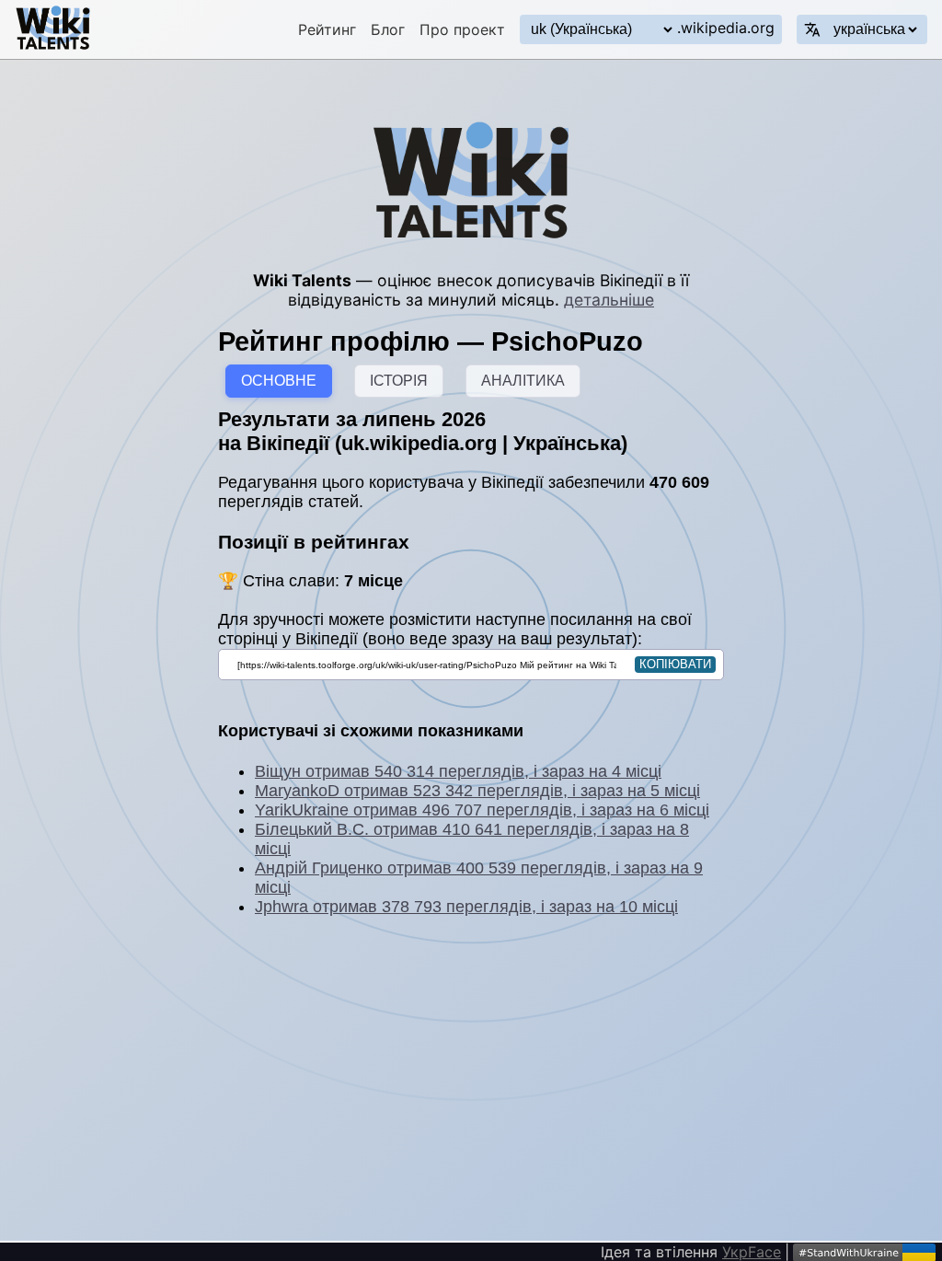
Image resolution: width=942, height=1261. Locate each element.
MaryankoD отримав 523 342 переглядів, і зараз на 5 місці (477, 790)
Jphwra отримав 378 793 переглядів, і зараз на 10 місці (466, 906)
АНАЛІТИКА (523, 380)
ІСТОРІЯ (399, 380)
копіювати (675, 664)
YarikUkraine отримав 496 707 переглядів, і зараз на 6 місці (482, 810)
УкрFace (751, 1252)
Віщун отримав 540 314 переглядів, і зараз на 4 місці (458, 771)
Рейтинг (327, 29)
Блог (388, 29)
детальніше (609, 299)
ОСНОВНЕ (278, 380)
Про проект (462, 29)
